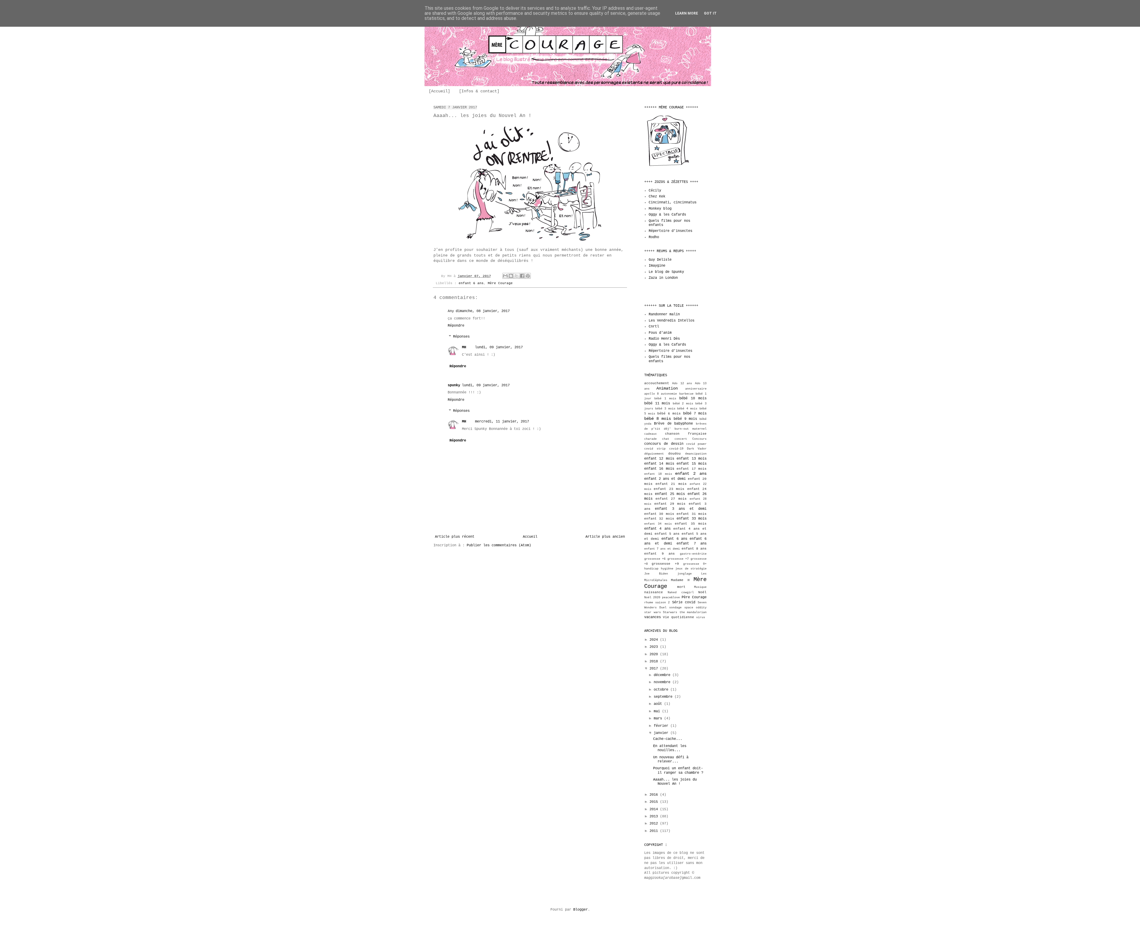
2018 (655, 661)
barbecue (686, 393)
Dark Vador (697, 448)
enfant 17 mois (692, 469)
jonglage (684, 573)
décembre (663, 675)
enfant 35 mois (691, 524)
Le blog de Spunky (666, 272)
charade (650, 439)
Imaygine (657, 266)
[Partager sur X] (517, 276)
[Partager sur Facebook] (522, 276)
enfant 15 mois (692, 464)
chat (665, 439)
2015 (655, 802)
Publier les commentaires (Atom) (499, 545)
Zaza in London (663, 278)
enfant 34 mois (658, 524)
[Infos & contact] (479, 91)
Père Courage (694, 597)
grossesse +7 (678, 559)
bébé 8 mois (657, 418)
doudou (674, 453)
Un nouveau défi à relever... (670, 759)
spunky (454, 385)
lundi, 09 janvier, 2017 (499, 347)
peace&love (671, 597)
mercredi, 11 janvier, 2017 (502, 422)
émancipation (696, 453)
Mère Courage (500, 283)
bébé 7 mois (695, 414)
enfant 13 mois (692, 459)
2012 (655, 824)
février (662, 726)
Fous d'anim (660, 333)
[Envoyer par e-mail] (505, 276)
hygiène (667, 568)
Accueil (530, 537)
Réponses (461, 337)
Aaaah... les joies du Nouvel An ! (675, 782)
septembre (664, 697)
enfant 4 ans (657, 529)
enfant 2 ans (691, 473)
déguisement (654, 453)
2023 (655, 647)
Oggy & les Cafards (667, 215)
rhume (648, 602)
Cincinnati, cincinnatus (672, 202)
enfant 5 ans (667, 534)
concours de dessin (663, 444)
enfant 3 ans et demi (681, 509)
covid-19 (676, 448)
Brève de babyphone (673, 424)
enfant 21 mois (671, 484)
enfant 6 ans (471, 283)
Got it (710, 13)
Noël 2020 (652, 597)
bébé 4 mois (687, 408)
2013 (655, 816)
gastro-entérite (693, 553)
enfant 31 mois (692, 514)
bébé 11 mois (657, 403)
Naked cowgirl (681, 592)
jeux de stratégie (691, 568)
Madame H (680, 580)
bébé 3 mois (665, 408)
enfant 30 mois (659, 514)
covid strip (655, 448)
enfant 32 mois (659, 518)
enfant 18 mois (658, 474)
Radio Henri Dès (664, 339)
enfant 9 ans (659, 553)
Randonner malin (664, 314)
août (659, 704)
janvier (662, 733)
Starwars (670, 612)
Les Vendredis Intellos (671, 321)
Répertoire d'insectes (670, 231)
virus (700, 617)
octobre (662, 690)
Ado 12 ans (682, 383)
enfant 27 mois (671, 499)
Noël (702, 592)
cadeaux (650, 434)
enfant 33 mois (692, 519)
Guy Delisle (660, 260)
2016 (655, 795)
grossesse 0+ (695, 564)
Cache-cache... (667, 739)
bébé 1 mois (665, 398)
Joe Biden (656, 573)
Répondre (456, 326)
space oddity (695, 607)
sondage (675, 607)
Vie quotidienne (678, 617)
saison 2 (662, 602)
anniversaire (696, 388)
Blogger (580, 910)
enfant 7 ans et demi (662, 548)
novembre (663, 682)
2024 (655, 640)
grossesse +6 (655, 559)
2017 (655, 669)
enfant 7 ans (692, 544)
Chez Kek (657, 196)
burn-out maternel (690, 429)
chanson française (686, 434)
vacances (652, 617)
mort (681, 587)
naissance (653, 592)
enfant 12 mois (659, 459)
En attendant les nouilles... (669, 748)
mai (658, 711)
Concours (699, 439)
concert (680, 439)
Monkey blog (660, 209)
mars (659, 718)
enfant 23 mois (669, 489)
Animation (667, 388)
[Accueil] (439, 91)
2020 (655, 654)
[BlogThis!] (511, 276)
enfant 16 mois (659, 469)
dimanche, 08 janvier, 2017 (483, 311)
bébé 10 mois (693, 398)
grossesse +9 (665, 564)
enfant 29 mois (670, 504)
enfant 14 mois (659, 464)
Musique (700, 587)
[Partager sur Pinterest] (528, 276)
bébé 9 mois (685, 419)
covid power (696, 444)
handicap (651, 568)
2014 (655, 809)
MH (464, 347)
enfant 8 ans (694, 548)
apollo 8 (651, 393)
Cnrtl (654, 327)
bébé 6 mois (669, 413)
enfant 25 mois (670, 494)
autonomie (669, 393)
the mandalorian (693, 612)
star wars (652, 612)
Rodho (654, 237)
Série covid (683, 602)
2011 (655, 831)
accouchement (656, 383)
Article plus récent (454, 537)
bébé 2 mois (683, 403)
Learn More (686, 13)
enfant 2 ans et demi (665, 479)
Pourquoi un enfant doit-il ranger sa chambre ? (678, 770)
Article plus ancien (605, 537)
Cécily (655, 191)
